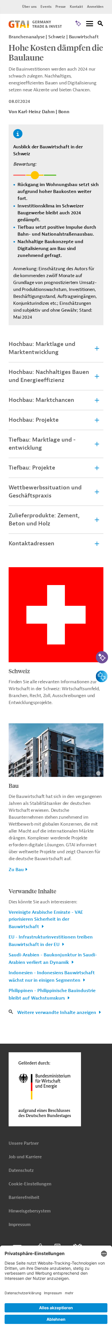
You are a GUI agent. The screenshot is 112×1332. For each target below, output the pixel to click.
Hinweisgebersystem (30, 1211)
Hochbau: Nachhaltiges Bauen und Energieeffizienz (49, 376)
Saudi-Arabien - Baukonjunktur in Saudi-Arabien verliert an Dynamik (53, 958)
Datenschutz (21, 1170)
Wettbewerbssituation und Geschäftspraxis (45, 491)
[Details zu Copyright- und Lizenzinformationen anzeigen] (98, 773)
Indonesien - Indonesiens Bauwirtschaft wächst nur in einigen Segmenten (52, 976)
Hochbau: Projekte (34, 419)
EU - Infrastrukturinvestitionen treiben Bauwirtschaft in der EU (51, 940)
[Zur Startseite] (35, 26)
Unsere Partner (24, 1143)
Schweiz (19, 671)
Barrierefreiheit (24, 1197)
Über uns (29, 6)
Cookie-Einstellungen (30, 1184)
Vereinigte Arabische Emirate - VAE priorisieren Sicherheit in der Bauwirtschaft (46, 919)
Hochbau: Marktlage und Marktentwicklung (42, 348)
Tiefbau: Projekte (32, 467)
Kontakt (76, 6)
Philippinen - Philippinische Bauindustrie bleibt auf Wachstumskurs (52, 994)
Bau (14, 785)
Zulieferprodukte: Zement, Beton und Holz (44, 519)
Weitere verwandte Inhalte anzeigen (57, 1012)
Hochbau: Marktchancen (41, 400)
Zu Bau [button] (16, 870)
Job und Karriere (25, 1157)
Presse (60, 6)
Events (45, 6)
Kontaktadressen (31, 543)
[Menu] (89, 24)
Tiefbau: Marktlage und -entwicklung (42, 443)
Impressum (19, 1224)
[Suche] (100, 24)
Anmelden (95, 6)
